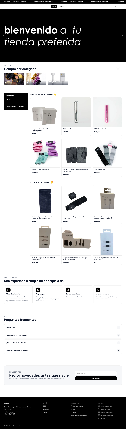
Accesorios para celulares (15, 106)
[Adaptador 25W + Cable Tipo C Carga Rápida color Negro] (76, 240)
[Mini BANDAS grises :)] (107, 152)
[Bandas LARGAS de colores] (45, 152)
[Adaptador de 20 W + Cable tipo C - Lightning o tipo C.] (45, 112)
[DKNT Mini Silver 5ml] (76, 112)
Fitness (9, 99)
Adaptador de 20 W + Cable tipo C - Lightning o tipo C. (43, 129)
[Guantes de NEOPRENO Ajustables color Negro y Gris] (76, 152)
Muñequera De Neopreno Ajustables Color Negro (74, 217)
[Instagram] (5, 413)
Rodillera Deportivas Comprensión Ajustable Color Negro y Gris (42, 217)
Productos (62, 6)
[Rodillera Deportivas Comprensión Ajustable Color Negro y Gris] (45, 199)
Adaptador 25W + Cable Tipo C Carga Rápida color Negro (75, 258)
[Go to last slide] (4, 36)
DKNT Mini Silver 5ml (69, 129)
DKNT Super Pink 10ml (101, 129)
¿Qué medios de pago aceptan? (17, 335)
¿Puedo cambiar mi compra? (16, 343)
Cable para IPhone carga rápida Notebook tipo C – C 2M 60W (104, 217)
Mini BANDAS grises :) (101, 169)
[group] (14, 79)
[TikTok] (10, 413)
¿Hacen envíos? (11, 327)
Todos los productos (77, 406)
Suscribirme (96, 378)
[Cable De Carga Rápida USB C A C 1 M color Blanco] (45, 240)
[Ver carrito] (120, 6)
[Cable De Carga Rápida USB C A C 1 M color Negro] (107, 240)
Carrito (45, 412)
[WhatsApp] (14, 413)
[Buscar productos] (112, 6)
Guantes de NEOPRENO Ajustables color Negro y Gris (75, 170)
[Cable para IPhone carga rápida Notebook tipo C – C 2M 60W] (107, 199)
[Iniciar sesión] (116, 6)
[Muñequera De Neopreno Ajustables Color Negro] (76, 199)
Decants (9, 103)
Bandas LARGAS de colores (40, 169)
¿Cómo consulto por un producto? (18, 350)
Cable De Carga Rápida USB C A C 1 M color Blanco (44, 258)
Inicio (54, 6)
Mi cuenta (46, 409)
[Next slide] (122, 36)
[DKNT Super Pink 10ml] (107, 112)
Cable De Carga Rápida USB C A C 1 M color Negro (106, 258)
